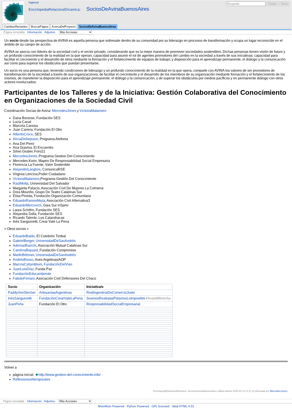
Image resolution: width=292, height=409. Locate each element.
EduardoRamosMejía (29, 200)
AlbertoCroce (23, 134)
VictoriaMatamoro (93, 111)
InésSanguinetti (20, 298)
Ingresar (34, 2)
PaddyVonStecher (21, 292)
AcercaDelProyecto (64, 26)
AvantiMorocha (159, 298)
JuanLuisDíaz (23, 269)
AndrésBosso (23, 259)
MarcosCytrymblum (27, 264)
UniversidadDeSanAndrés (56, 241)
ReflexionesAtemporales (31, 379)
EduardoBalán (24, 236)
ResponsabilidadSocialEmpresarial (113, 304)
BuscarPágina (39, 26)
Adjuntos (49, 32)
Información (34, 32)
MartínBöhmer (23, 255)
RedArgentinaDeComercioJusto (110, 292)
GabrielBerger (23, 241)
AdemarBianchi (24, 245)
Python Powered (138, 406)
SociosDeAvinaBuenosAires (117, 9)
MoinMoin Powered (111, 406)
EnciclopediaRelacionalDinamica (54, 9)
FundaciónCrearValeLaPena (61, 298)
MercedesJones (64, 111)
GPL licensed (160, 406)
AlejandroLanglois (27, 169)
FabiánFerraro (24, 278)
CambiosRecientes (16, 26)
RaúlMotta (20, 183)
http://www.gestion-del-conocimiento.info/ (69, 374)
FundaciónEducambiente (32, 274)
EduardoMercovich (27, 205)
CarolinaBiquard (25, 250)
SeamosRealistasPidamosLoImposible (115, 298)
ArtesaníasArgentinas (55, 292)
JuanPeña (16, 304)
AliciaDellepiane (25, 139)
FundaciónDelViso (58, 264)
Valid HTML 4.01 (183, 406)
